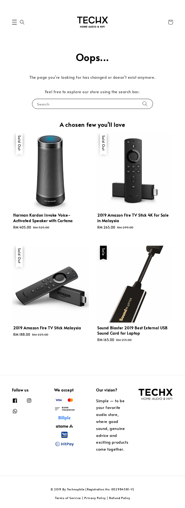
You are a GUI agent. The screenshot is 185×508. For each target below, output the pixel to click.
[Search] (145, 103)
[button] (14, 22)
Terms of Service (68, 498)
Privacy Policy (95, 498)
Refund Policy (119, 498)
